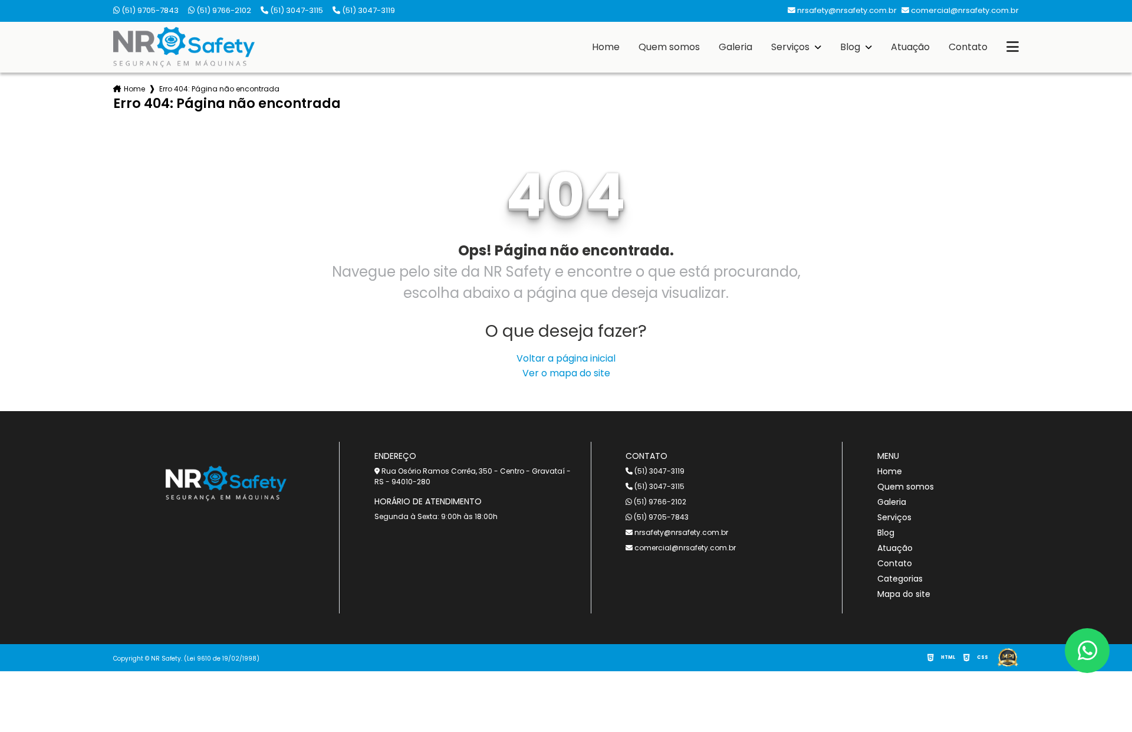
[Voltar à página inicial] (184, 47)
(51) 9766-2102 (223, 10)
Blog (851, 47)
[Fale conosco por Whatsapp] (1087, 650)
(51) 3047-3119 (367, 10)
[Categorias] (1012, 47)
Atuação (910, 47)
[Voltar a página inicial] (226, 483)
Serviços (791, 47)
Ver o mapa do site (566, 373)
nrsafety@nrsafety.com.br (680, 532)
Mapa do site (903, 594)
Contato (968, 47)
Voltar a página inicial (566, 358)
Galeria (735, 47)
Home (606, 47)
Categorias (900, 578)
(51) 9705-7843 (149, 10)
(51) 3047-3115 (295, 10)
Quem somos (669, 47)
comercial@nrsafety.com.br (684, 548)
